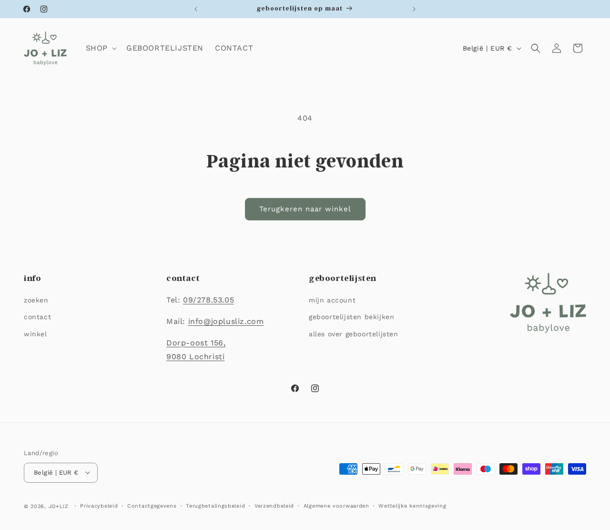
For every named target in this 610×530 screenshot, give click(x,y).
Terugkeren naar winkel (305, 209)
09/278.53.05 (208, 300)
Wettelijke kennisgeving (412, 505)
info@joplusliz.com (226, 321)
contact (37, 317)
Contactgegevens (152, 505)
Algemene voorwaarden (336, 505)
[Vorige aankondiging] (195, 9)
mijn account (332, 300)
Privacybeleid (99, 505)
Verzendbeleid (274, 505)
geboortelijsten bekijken (351, 317)
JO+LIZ (59, 506)
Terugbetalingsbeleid (215, 505)
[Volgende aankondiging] (414, 9)
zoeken (36, 300)
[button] (100, 48)
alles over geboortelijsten (353, 334)
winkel (35, 334)
